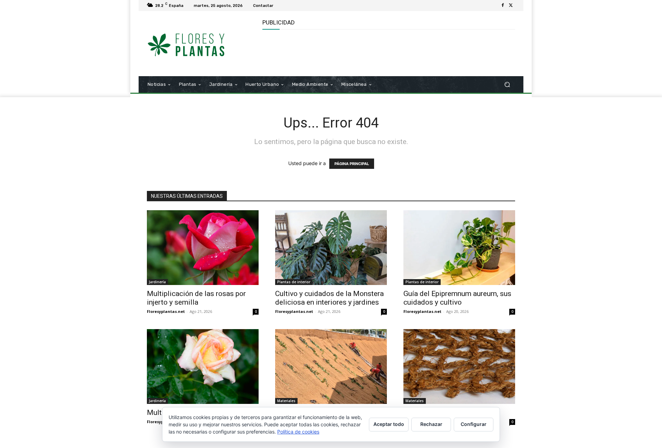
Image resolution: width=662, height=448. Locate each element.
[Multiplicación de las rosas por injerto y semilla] (203, 247)
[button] (507, 85)
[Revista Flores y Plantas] (196, 44)
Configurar (474, 424)
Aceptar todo (388, 424)
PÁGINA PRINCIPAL (351, 163)
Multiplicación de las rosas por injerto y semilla (196, 297)
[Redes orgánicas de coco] (459, 366)
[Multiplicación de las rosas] (203, 366)
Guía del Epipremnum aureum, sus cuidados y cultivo (457, 297)
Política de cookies (298, 432)
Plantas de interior (293, 281)
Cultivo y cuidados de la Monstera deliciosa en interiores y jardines (329, 297)
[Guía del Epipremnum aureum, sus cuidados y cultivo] (459, 247)
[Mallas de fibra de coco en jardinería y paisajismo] (331, 366)
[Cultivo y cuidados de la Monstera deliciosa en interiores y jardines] (331, 247)
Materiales (286, 400)
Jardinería (157, 281)
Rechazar (431, 424)
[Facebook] (503, 5)
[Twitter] (511, 5)
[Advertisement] (387, 52)
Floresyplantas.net (166, 311)
